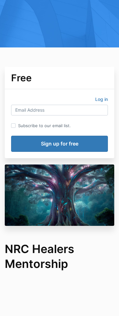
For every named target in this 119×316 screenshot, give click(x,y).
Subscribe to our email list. (44, 125)
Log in (101, 99)
